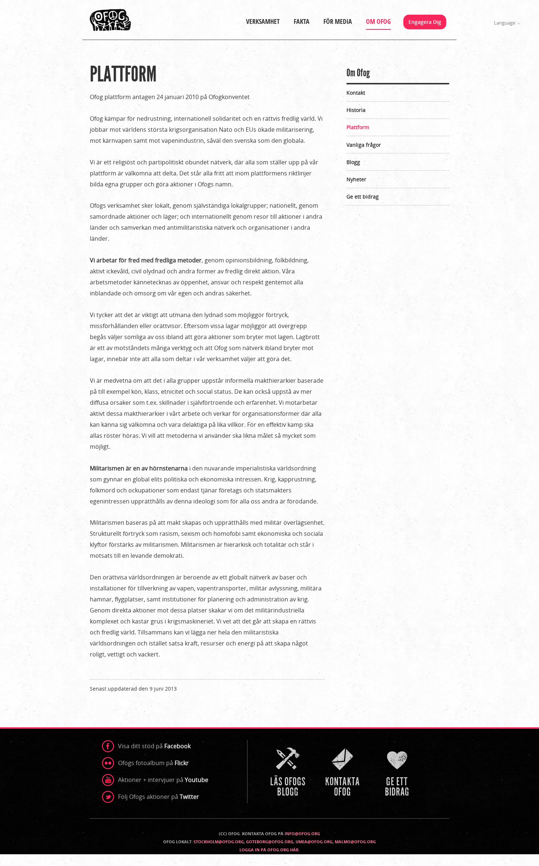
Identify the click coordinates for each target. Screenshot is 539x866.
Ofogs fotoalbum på (153, 763)
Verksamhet (263, 22)
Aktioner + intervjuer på (163, 780)
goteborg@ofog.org (269, 841)
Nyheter (356, 179)
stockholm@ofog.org (219, 841)
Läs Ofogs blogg (288, 772)
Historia (356, 109)
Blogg (353, 162)
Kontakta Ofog (343, 772)
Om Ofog (378, 22)
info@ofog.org (302, 833)
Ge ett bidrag (362, 196)
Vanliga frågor (363, 144)
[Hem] (110, 20)
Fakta (301, 22)
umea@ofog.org (314, 841)
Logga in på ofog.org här (268, 849)
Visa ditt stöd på (154, 746)
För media (337, 22)
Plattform (357, 127)
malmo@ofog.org (355, 841)
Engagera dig (424, 21)
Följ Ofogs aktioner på (158, 797)
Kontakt (355, 92)
